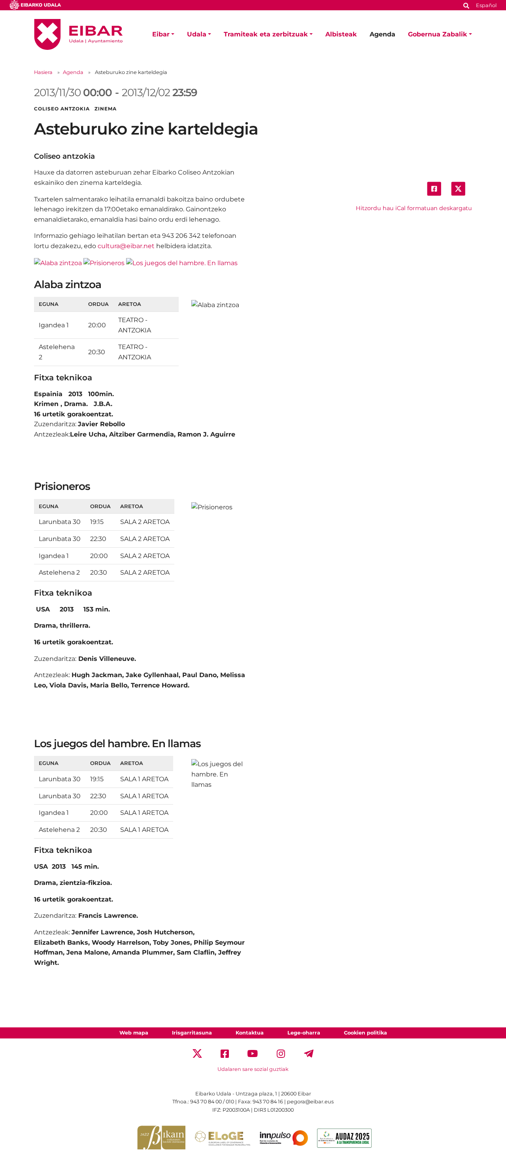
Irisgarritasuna (192, 1033)
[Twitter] (197, 1053)
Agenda (382, 34)
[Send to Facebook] (434, 188)
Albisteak (341, 34)
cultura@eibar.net (126, 246)
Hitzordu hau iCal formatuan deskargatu (414, 208)
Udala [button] (196, 34)
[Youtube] (252, 1053)
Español (486, 5)
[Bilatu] (466, 5)
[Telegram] (308, 1053)
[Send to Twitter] (458, 188)
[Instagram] (281, 1053)
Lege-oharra (303, 1033)
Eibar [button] (161, 34)
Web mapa (133, 1033)
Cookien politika (365, 1033)
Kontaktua (250, 1033)
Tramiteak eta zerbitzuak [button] (266, 34)
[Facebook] (224, 1053)
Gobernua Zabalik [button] (437, 34)
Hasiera (43, 72)
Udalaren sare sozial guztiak (253, 1069)
